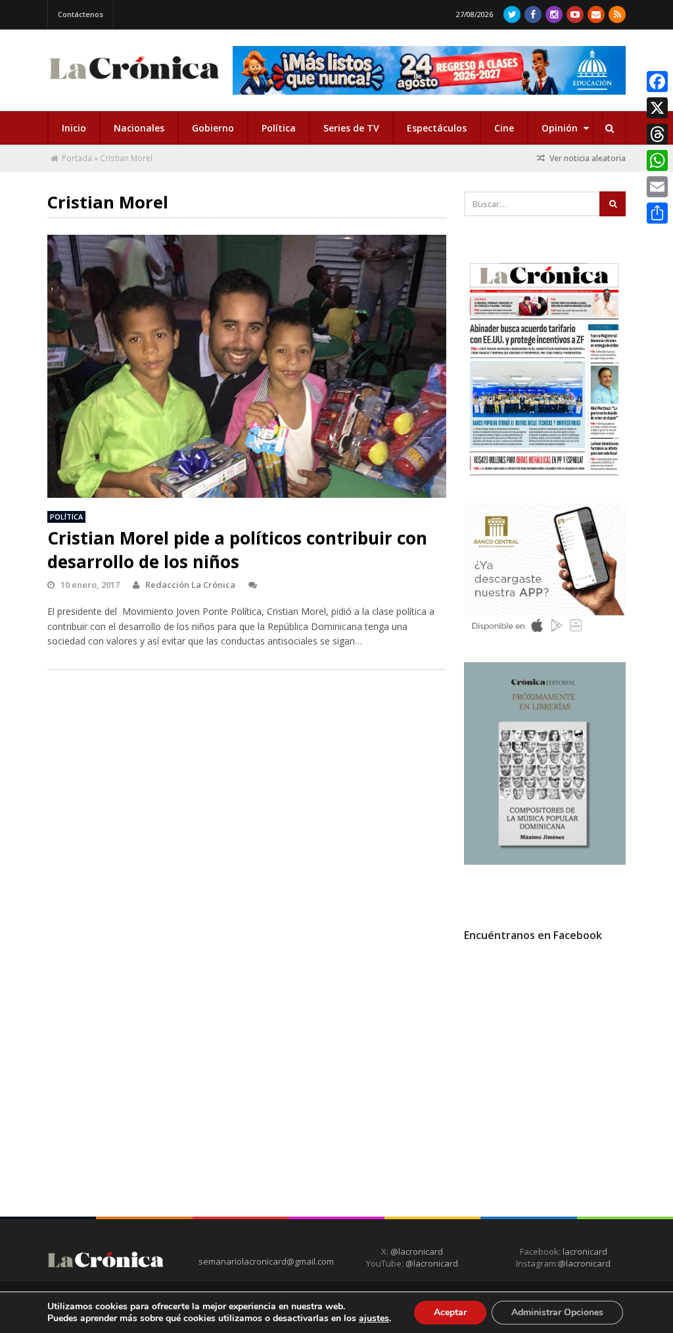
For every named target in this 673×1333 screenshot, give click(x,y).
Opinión (561, 128)
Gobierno (213, 128)
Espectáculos (437, 128)
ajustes (374, 1318)
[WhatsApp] (657, 160)
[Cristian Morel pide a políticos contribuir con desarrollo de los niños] (247, 382)
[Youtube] (575, 14)
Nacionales (139, 128)
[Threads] (657, 134)
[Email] (657, 187)
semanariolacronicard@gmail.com (266, 1261)
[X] (657, 108)
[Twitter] (512, 14)
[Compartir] (657, 213)
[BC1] (545, 635)
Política (279, 128)
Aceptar (450, 1312)
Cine (504, 128)
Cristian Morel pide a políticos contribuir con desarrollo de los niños (237, 549)
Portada (77, 158)
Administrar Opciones (557, 1312)
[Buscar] (609, 128)
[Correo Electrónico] (596, 14)
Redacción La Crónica (190, 585)
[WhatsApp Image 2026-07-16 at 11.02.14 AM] (545, 861)
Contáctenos (80, 14)
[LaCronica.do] (134, 81)
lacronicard (585, 1251)
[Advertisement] (562, 1071)
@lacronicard (415, 1251)
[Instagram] (554, 14)
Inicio (74, 128)
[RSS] (617, 14)
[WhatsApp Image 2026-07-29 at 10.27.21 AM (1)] (429, 70)
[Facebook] (533, 14)
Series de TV (351, 128)
